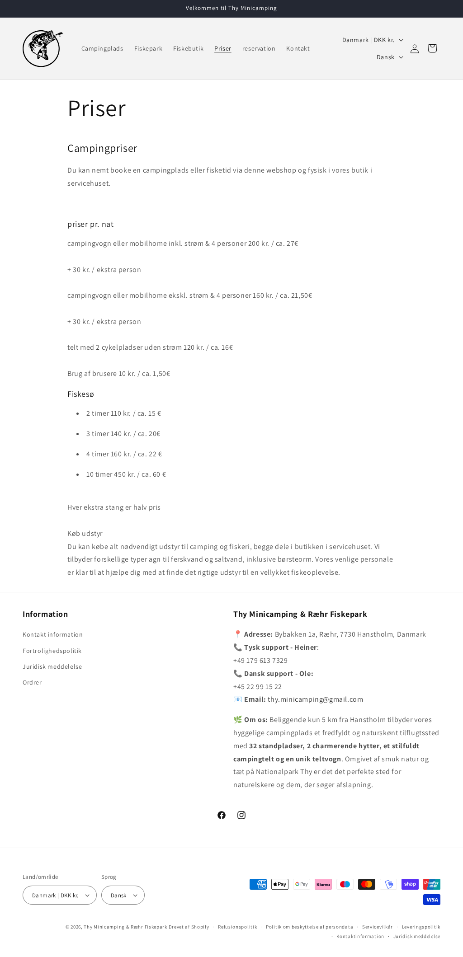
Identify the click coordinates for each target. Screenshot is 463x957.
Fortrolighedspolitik (52, 651)
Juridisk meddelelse (52, 666)
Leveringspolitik (421, 927)
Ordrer (32, 682)
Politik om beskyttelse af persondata (309, 927)
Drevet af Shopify (189, 927)
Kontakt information (53, 634)
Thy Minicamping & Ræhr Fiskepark (125, 927)
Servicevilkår (377, 927)
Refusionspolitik (237, 927)
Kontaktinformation (360, 936)
